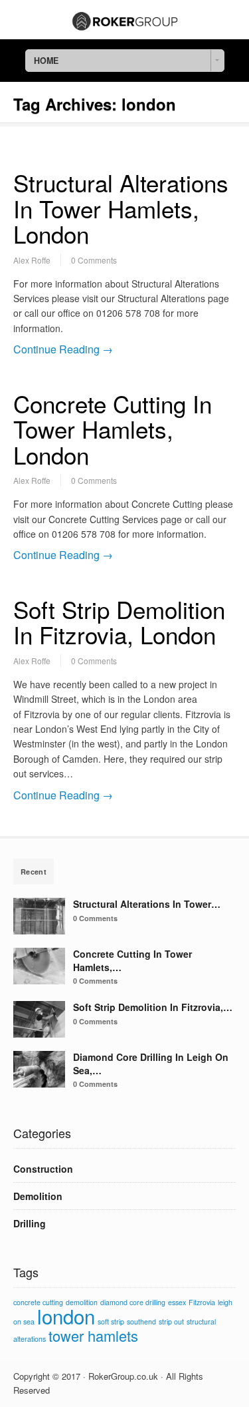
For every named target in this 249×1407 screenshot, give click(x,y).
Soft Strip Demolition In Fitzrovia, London (119, 622)
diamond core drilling (132, 1302)
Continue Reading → (63, 349)
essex (177, 1302)
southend (141, 1321)
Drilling (29, 1223)
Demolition (37, 1196)
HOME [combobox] (46, 61)
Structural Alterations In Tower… (146, 903)
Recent (33, 872)
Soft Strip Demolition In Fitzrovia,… (152, 1007)
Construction (43, 1168)
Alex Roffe (31, 260)
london (66, 1316)
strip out (171, 1321)
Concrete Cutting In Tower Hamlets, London (112, 429)
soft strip (111, 1321)
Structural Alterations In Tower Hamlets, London (120, 208)
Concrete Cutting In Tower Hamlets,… (132, 960)
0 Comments (94, 260)
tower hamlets (93, 1335)
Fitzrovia (202, 1302)
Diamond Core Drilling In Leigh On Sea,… (150, 1063)
